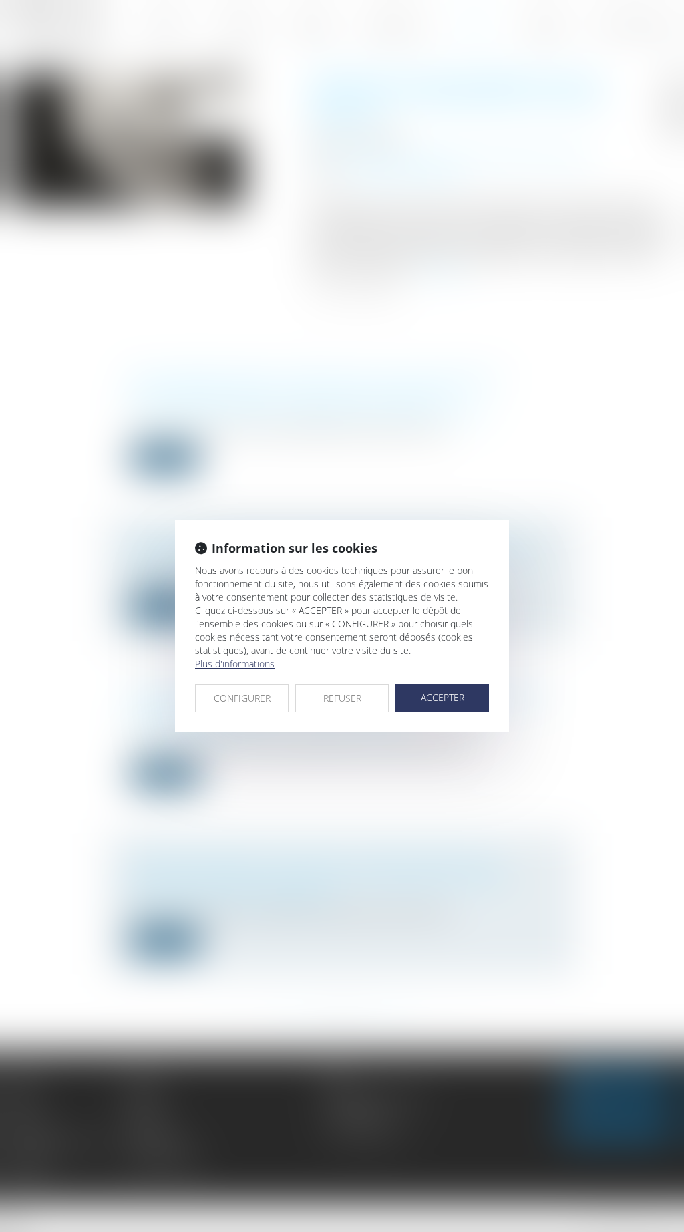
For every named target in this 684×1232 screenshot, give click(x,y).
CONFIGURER (242, 697)
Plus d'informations (235, 663)
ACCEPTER (442, 697)
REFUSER (342, 697)
